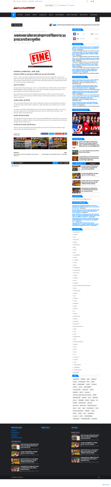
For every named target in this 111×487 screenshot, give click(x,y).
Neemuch (75, 318)
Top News (20, 15)
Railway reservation (78, 326)
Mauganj (75, 308)
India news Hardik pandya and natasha (82, 285)
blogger (55, 163)
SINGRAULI (75, 344)
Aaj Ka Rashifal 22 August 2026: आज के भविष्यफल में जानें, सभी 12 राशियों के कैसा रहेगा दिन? (85, 97)
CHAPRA (75, 257)
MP (74, 311)
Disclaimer (31, 1)
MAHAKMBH (75, 303)
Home (14, 1)
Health (51, 15)
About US (19, 1)
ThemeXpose (20, 477)
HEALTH (74, 280)
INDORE (74, 288)
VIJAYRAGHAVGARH (77, 369)
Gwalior (75, 275)
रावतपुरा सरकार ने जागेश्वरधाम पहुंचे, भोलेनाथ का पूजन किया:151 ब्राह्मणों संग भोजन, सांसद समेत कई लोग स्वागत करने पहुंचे (85, 211)
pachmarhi (75, 321)
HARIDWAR (75, 278)
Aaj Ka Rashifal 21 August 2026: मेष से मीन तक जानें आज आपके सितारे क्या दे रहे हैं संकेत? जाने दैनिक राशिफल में (85, 104)
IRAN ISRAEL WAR (76, 290)
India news (75, 283)
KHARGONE (75, 298)
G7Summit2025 (76, 270)
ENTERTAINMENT (76, 267)
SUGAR (74, 352)
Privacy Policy (38, 1)
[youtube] (91, 1)
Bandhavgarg (76, 244)
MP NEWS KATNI (76, 316)
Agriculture (76, 239)
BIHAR (74, 252)
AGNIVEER (75, 234)
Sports (35, 15)
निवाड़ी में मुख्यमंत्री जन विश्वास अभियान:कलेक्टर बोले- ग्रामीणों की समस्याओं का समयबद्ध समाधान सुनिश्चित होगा (85, 220)
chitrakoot (76, 260)
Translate (71, 5)
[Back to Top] (99, 477)
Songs (74, 347)
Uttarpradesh (76, 367)
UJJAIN (74, 362)
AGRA (74, 237)
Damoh (74, 265)
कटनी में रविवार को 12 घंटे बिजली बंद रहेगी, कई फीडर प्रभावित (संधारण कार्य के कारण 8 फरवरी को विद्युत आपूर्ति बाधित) (89, 158)
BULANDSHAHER (76, 255)
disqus (60, 163)
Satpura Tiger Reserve (78, 341)
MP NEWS (22, 31)
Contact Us (14, 434)
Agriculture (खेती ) (71, 15)
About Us (13, 430)
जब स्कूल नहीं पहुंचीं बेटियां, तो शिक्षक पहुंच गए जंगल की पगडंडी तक (39, 145)
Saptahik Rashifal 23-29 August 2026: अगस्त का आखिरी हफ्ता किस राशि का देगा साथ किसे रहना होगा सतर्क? (85, 92)
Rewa (74, 331)
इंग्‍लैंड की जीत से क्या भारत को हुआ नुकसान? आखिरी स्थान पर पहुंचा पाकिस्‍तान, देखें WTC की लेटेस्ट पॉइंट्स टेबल (85, 54)
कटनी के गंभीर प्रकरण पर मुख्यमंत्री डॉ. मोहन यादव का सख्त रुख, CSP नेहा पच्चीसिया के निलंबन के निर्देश (57, 145)
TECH (74, 354)
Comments (93, 163)
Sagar (74, 334)
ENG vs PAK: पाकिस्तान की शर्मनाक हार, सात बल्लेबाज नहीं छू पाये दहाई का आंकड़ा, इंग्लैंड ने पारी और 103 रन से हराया (85, 60)
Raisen (74, 329)
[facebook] (87, 1)
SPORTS (75, 349)
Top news (75, 359)
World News (93, 15)
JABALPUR (75, 293)
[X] (89, 1)
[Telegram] (95, 1)
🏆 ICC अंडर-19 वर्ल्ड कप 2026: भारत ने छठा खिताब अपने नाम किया (89, 151)
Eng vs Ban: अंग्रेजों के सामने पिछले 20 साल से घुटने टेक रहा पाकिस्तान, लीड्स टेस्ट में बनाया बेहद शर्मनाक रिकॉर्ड (85, 65)
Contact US (25, 1)
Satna (74, 339)
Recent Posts (79, 163)
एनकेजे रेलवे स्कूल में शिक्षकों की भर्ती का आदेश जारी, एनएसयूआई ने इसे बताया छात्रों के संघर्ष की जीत (68, 25)
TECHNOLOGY (76, 357)
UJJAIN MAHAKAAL (77, 364)
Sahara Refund (76, 336)
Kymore (75, 301)
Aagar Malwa (76, 232)
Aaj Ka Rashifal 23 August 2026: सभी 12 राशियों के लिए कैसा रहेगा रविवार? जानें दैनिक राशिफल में (85, 80)
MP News (27, 15)
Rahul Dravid (76, 323)
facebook (66, 163)
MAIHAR (75, 306)
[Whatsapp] (97, 1)
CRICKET (75, 262)
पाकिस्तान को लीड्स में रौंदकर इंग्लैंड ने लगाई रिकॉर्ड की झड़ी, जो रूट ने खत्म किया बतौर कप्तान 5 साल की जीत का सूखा (85, 48)
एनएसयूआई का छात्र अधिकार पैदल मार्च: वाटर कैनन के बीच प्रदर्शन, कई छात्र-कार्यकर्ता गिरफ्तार (89, 190)
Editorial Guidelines (17, 438)
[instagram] (93, 1)
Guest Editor (84, 15)
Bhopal (74, 249)
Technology (43, 15)
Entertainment (60, 15)
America (75, 242)
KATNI (44, 25)
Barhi (74, 247)
